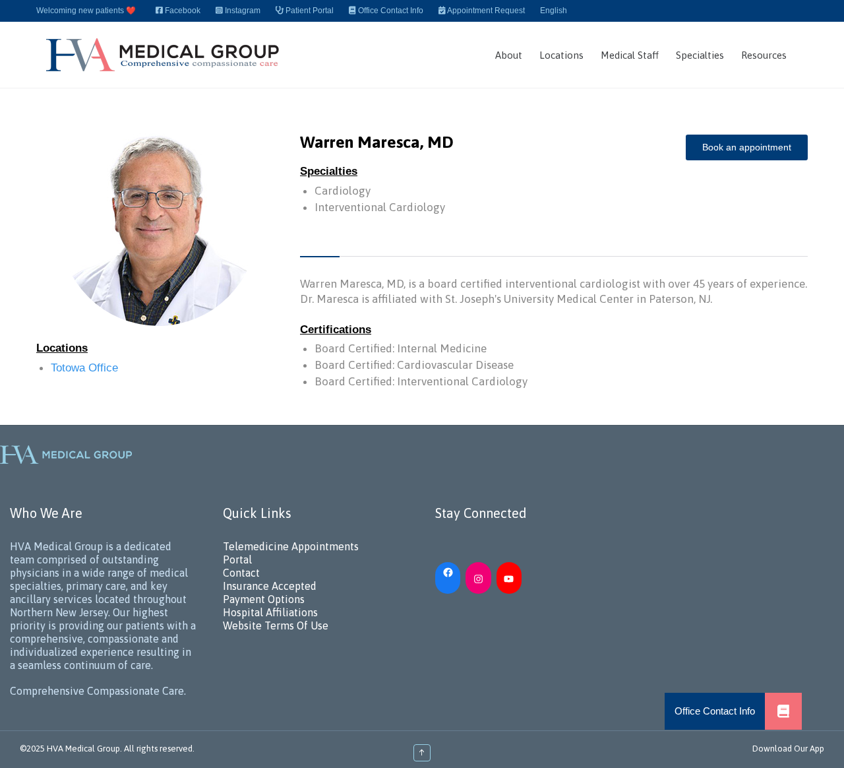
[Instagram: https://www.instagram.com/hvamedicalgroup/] (478, 578)
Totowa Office (84, 368)
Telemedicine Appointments (291, 546)
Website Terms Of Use (275, 625)
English (553, 10)
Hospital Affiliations (270, 612)
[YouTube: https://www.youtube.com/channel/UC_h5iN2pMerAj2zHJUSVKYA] (509, 578)
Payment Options (264, 599)
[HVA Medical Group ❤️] (164, 55)
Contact (241, 573)
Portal (237, 559)
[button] (783, 711)
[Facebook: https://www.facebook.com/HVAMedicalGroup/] (447, 571)
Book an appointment (746, 147)
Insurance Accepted (269, 586)
